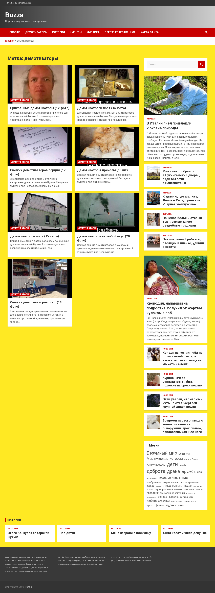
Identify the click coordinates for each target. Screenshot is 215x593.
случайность (186, 497)
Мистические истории (165, 459)
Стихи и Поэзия (191, 459)
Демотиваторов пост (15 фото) (34, 236)
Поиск (201, 64)
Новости (14, 32)
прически (190, 493)
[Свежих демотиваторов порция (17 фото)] (39, 146)
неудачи (188, 486)
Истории (58, 32)
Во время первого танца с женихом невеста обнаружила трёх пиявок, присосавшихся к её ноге (183, 426)
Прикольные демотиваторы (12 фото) (40, 108)
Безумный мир (162, 453)
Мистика (93, 32)
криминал (193, 482)
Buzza (14, 15)
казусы (166, 482)
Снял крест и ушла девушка (185, 533)
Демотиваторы (36, 32)
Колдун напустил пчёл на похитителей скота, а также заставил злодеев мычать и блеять (182, 358)
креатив (183, 482)
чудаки (171, 505)
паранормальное (164, 489)
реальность (151, 497)
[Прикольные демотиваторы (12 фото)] (39, 84)
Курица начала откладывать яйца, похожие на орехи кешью (182, 381)
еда (199, 472)
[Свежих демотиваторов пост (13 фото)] (39, 278)
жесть (163, 478)
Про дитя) (67, 533)
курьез (150, 485)
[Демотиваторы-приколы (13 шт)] (106, 146)
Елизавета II (184, 454)
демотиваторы (156, 465)
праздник (153, 493)
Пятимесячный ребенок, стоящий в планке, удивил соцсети (183, 243)
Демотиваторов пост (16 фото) (101, 108)
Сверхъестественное (120, 32)
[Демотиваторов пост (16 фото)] (106, 84)
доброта (156, 471)
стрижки (150, 506)
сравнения (176, 501)
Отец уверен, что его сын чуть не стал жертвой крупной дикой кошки (182, 403)
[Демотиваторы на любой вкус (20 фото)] (106, 212)
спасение (164, 501)
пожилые (189, 489)
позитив (199, 489)
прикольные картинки (172, 493)
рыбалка (174, 497)
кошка (174, 482)
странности (190, 501)
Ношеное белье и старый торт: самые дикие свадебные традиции (182, 222)
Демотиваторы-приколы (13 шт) (102, 170)
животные (178, 477)
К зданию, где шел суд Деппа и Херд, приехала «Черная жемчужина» (181, 200)
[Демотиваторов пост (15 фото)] (39, 212)
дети (172, 464)
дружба (189, 471)
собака (152, 501)
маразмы (160, 486)
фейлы (160, 505)
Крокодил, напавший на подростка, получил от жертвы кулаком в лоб (174, 308)
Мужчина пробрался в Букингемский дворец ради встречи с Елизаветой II (181, 177)
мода (168, 486)
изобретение (154, 482)
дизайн (182, 465)
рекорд (162, 496)
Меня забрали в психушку (131, 533)
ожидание (198, 486)
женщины (152, 478)
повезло (178, 489)
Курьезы (76, 32)
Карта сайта (150, 32)
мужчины (177, 486)
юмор (181, 505)
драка (173, 471)
